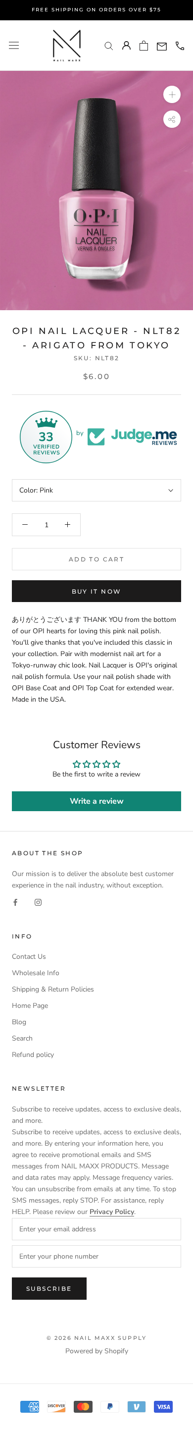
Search (22, 1038)
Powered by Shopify (96, 1351)
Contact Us (29, 956)
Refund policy (33, 1054)
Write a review (97, 801)
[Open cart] (144, 46)
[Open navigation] (14, 45)
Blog (19, 1022)
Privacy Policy (112, 1211)
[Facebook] (15, 902)
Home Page (30, 1005)
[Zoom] (172, 94)
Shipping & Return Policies (53, 989)
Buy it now (97, 591)
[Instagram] (38, 902)
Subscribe (49, 1288)
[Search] (108, 45)
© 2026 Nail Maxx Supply (97, 1337)
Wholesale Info (35, 973)
